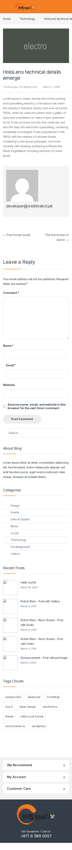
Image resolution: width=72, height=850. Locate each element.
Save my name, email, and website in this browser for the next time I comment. (37, 406)
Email (11, 365)
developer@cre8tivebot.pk (29, 206)
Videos (15, 553)
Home (7, 18)
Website (9, 385)
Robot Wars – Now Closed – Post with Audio (42, 622)
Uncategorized (28, 86)
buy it (8, 706)
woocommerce (15, 726)
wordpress (39, 726)
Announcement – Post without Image (44, 657)
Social (14, 533)
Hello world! (28, 582)
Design (15, 505)
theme (9, 716)
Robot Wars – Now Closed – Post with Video (42, 641)
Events (15, 512)
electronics (50, 706)
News (14, 526)
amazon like (13, 697)
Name (8, 345)
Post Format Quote (16, 235)
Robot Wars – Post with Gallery (40, 601)
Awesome (34, 697)
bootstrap (53, 697)
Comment (11, 292)
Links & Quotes (20, 519)
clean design (27, 706)
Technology (27, 18)
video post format (31, 716)
